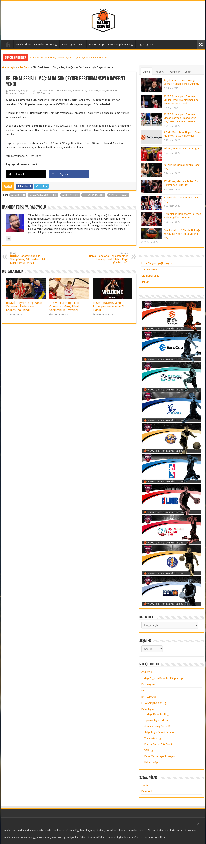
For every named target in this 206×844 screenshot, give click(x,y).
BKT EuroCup (96, 44)
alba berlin (18, 195)
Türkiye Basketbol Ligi (156, 714)
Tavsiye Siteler (149, 269)
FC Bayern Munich (108, 90)
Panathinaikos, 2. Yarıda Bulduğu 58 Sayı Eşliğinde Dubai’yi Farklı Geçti (182, 234)
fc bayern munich (94, 195)
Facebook (147, 791)
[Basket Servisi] (103, 19)
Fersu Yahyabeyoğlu (19, 90)
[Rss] (198, 824)
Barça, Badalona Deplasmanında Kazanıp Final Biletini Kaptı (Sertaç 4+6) (108, 258)
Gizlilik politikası (150, 275)
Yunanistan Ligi (153, 738)
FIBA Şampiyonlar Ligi (120, 44)
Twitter (145, 785)
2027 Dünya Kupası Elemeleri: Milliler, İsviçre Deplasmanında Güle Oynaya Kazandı (181, 100)
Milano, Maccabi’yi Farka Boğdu (182, 148)
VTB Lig (148, 750)
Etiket (188, 71)
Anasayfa (8, 44)
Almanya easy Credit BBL (85, 90)
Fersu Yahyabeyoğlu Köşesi (156, 263)
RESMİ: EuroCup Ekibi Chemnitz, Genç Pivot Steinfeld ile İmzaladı (64, 306)
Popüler (160, 71)
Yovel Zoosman (118, 195)
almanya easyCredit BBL (43, 195)
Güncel (146, 71)
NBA (81, 44)
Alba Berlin (24, 67)
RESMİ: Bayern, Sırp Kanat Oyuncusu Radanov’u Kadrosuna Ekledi (24, 306)
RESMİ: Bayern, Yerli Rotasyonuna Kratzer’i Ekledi (108, 306)
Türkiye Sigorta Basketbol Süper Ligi (36, 44)
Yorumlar (175, 71)
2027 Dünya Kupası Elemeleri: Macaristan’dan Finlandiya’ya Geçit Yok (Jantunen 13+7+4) (180, 118)
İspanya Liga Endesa (156, 720)
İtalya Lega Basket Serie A (159, 732)
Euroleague (68, 44)
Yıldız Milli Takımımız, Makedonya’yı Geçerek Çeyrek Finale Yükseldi (69, 57)
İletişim (145, 281)
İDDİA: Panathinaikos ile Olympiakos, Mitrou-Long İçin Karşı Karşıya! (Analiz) (28, 258)
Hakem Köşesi (152, 762)
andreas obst (70, 195)
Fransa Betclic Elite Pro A (158, 744)
